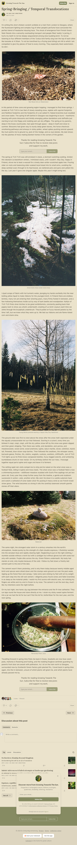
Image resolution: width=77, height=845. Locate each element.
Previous (9, 713)
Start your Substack (33, 836)
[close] (57, 776)
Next (69, 713)
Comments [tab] (6, 727)
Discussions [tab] (17, 752)
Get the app (48, 836)
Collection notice (55, 831)
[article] (38, 762)
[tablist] (10, 727)
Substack (29, 841)
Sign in (71, 3)
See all (5, 795)
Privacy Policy (54, 806)
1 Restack (21, 698)
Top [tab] (4, 752)
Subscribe (63, 3)
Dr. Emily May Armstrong (14, 13)
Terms (47, 831)
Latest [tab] (9, 752)
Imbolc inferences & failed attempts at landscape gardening (27, 770)
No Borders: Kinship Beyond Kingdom (17, 758)
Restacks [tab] (15, 727)
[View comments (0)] (11, 20)
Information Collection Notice (38, 806)
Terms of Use (48, 804)
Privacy (41, 831)
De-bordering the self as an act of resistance (17, 761)
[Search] (73, 752)
